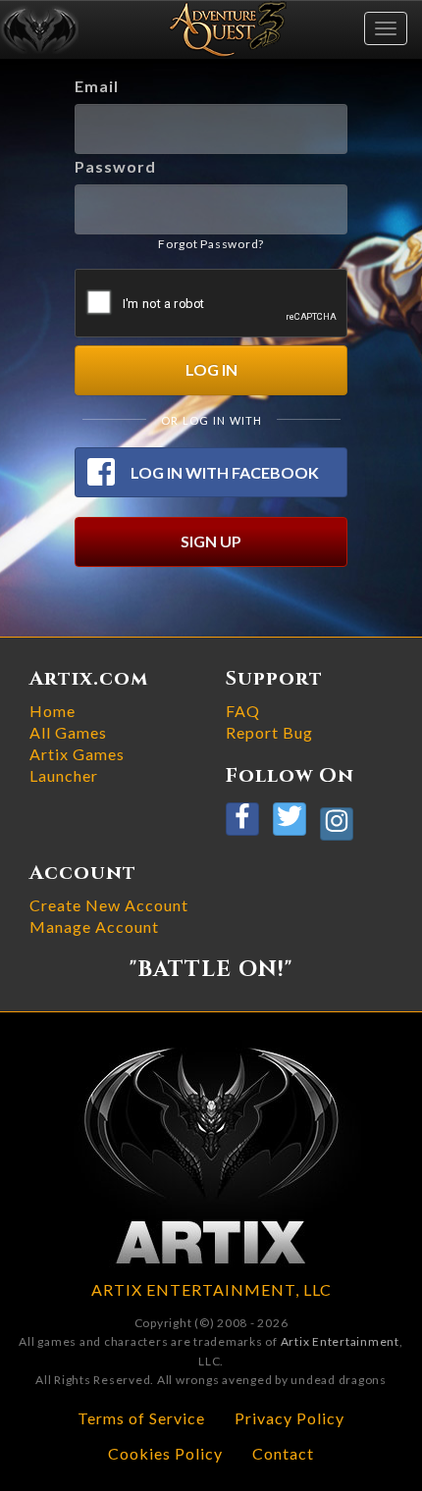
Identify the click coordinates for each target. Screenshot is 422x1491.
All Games (68, 732)
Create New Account (108, 905)
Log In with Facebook (225, 472)
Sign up (211, 541)
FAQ (243, 710)
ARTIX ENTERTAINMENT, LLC (211, 1289)
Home (52, 710)
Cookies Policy (165, 1453)
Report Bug (269, 732)
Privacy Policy (289, 1418)
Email (97, 86)
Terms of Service (141, 1418)
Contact (283, 1453)
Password (115, 166)
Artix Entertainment (340, 1341)
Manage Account (94, 926)
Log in (211, 369)
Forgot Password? (211, 243)
